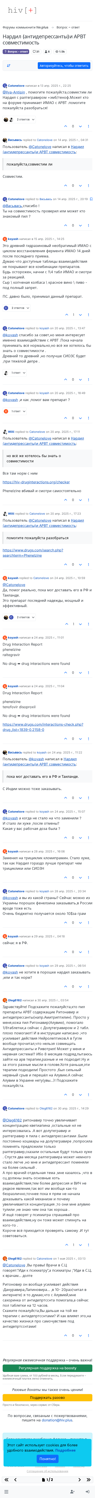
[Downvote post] (80, 126)
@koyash (10, 335)
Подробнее (65, 1450)
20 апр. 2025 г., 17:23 (65, 513)
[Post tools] (89, 126)
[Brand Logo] (22, 10)
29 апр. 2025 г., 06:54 (70, 965)
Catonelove (16, 85)
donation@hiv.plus (57, 1420)
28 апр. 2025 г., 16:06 (49, 851)
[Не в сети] (5, 139)
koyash (13, 239)
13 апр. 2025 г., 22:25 (55, 85)
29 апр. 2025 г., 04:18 (49, 936)
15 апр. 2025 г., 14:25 (49, 239)
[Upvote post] (66, 126)
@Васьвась (12, 206)
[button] (6, 1491)
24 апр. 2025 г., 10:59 (69, 578)
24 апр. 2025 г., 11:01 (49, 637)
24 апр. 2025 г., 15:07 (70, 811)
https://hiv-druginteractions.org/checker (36, 482)
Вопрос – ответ (17, 51)
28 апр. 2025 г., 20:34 (70, 891)
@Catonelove (40, 146)
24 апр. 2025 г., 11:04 (49, 686)
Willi (11, 431)
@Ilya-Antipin (14, 92)
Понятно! (48, 1459)
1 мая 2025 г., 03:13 (72, 1258)
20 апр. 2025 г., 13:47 (70, 328)
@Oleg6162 (12, 1120)
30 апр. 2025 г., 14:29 (73, 1108)
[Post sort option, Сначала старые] (9, 65)
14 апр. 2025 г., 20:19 (72, 199)
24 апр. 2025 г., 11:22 (67, 752)
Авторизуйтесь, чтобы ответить (64, 65)
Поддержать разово (47, 1397)
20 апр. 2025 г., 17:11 (65, 431)
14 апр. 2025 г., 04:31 (73, 140)
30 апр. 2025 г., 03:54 (52, 1000)
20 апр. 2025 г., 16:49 (70, 393)
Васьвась (15, 140)
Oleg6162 (15, 1000)
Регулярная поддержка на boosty (47, 1368)
